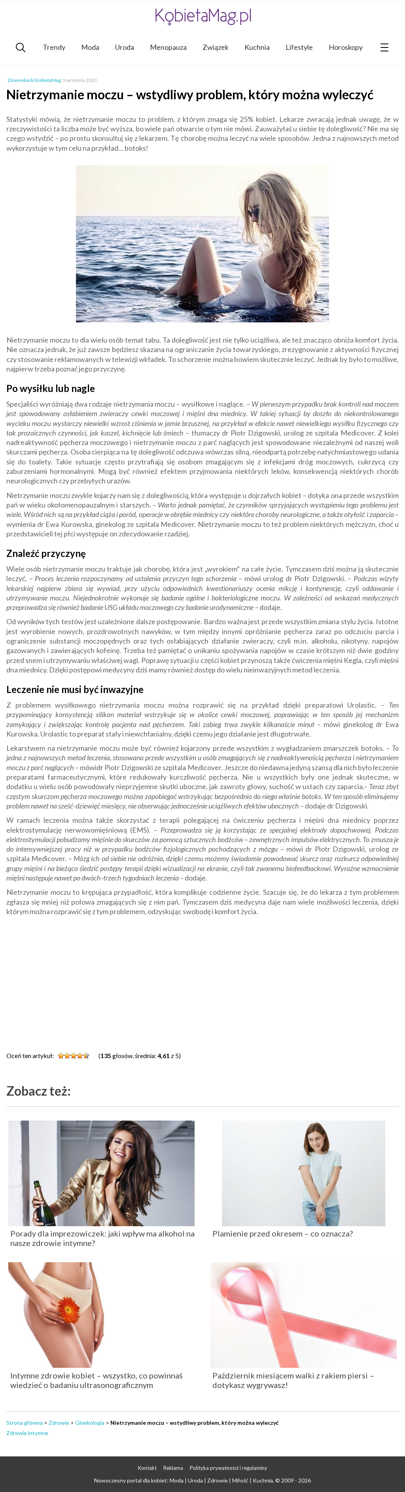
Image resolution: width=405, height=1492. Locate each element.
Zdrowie (59, 1422)
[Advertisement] (202, 979)
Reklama (173, 1468)
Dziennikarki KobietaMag (34, 80)
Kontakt (147, 1468)
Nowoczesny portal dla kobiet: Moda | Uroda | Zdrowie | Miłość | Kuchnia (183, 1480)
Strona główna (24, 1422)
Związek (215, 47)
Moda (90, 47)
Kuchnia (257, 47)
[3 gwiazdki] (73, 1056)
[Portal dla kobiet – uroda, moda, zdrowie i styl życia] (202, 17)
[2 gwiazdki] (67, 1056)
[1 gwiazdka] (61, 1056)
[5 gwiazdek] (86, 1056)
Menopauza (168, 47)
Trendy (54, 47)
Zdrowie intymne (27, 1433)
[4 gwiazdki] (80, 1056)
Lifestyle (299, 47)
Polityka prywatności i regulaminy (228, 1468)
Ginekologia (89, 1422)
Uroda (124, 47)
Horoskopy (346, 47)
